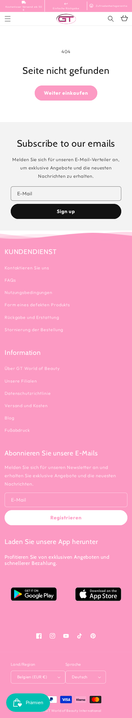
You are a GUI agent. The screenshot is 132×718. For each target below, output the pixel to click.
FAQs (10, 280)
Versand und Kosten (26, 405)
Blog (9, 418)
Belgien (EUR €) (32, 676)
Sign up (66, 211)
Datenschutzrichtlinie (28, 393)
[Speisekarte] (7, 19)
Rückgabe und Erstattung (32, 317)
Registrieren (66, 517)
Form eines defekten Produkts (37, 304)
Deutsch (79, 676)
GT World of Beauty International (73, 710)
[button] (111, 19)
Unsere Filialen (21, 381)
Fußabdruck (17, 430)
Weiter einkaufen (66, 93)
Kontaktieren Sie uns (27, 268)
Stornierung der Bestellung (34, 329)
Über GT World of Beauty (32, 368)
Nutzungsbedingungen (28, 292)
